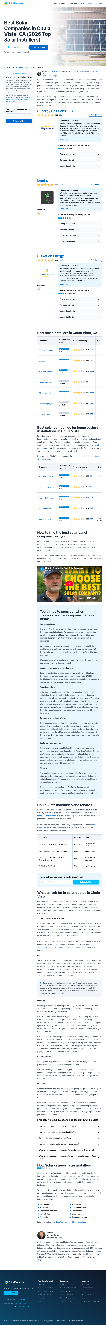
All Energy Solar (45, 393)
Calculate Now (19, 121)
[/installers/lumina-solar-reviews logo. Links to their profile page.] (47, 197)
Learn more (64, 139)
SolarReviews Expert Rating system (70, 1222)
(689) (91, 487)
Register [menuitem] (99, 3)
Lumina (43, 180)
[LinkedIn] (21, 1299)
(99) (91, 414)
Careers (41, 1301)
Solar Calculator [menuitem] (60, 3)
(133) (91, 519)
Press (62, 1284)
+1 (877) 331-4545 (23, 1307)
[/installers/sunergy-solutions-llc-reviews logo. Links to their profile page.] (47, 128)
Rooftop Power (45, 414)
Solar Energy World (46, 487)
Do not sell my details (75, 1320)
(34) (91, 403)
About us (41, 1284)
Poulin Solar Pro (45, 509)
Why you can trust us (45, 1288)
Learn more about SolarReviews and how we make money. (19, 99)
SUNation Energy (50, 256)
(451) (61, 185)
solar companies (17, 67)
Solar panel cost (87, 1294)
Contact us (42, 1298)
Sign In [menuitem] (89, 3)
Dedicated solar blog (45, 1294)
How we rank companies (46, 1291)
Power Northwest (46, 498)
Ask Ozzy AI (86, 1291)
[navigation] (14, 3)
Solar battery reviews (67, 1298)
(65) (91, 508)
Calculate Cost (39, 47)
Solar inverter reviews (67, 1301)
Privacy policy (48, 1320)
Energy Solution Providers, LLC (51, 477)
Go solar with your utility (68, 1288)
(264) (61, 260)
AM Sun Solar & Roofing (48, 519)
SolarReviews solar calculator (49, 947)
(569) (92, 392)
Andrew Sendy (55, 71)
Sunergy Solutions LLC (55, 111)
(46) (90, 382)
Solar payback (87, 1298)
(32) (91, 497)
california (28, 67)
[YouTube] (24, 1299)
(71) (91, 476)
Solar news (86, 1284)
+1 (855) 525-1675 (19, 1303)
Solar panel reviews (67, 1294)
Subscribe (11, 1293)
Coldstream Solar (46, 382)
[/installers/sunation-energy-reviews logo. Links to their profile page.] (47, 273)
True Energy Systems (47, 404)
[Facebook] (17, 1299)
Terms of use (60, 1320)
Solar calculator (87, 1288)
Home (6, 67)
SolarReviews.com (75, 71)
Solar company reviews (68, 1291)
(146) (60, 115)
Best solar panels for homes (91, 1301)
